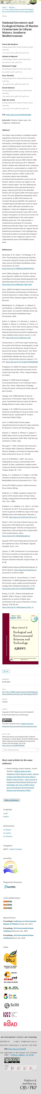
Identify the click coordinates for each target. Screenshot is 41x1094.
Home (4, 7)
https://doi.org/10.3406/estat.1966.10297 (17, 284)
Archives (11, 7)
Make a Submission (11, 800)
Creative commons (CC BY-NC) (22, 1055)
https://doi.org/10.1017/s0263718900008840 (22, 362)
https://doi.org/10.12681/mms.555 (18, 338)
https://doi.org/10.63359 (17, 1049)
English (6, 816)
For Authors (7, 833)
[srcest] (10, 873)
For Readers (7, 830)
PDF (6, 671)
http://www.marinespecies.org (25, 570)
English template (15, 849)
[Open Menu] (2, 2)
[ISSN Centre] (10, 1017)
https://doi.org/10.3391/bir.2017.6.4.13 (23, 517)
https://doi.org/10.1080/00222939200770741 (18, 268)
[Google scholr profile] (10, 998)
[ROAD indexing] (10, 1026)
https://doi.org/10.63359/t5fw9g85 (18, 115)
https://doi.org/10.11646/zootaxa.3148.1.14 (17, 607)
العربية (5, 813)
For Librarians (7, 836)
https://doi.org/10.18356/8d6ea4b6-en (16, 536)
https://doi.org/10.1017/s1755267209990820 (18, 589)
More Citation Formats (11, 750)
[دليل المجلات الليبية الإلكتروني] (10, 968)
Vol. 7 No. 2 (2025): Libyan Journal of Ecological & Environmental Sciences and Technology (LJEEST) (18, 10)
